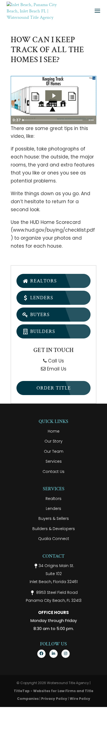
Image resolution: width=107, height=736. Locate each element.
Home (54, 431)
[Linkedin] (53, 654)
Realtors (43, 281)
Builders (42, 331)
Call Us (55, 361)
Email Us (56, 369)
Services (54, 461)
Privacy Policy (54, 698)
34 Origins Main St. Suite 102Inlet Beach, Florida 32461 (54, 573)
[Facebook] (41, 654)
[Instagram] (65, 654)
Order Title (53, 388)
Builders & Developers (53, 528)
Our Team (53, 451)
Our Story (53, 441)
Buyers (39, 314)
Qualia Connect (53, 538)
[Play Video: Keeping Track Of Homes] (53, 95)
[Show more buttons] (91, 120)
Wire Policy (80, 698)
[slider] (53, 120)
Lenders (41, 298)
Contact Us (53, 471)
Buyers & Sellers (53, 518)
